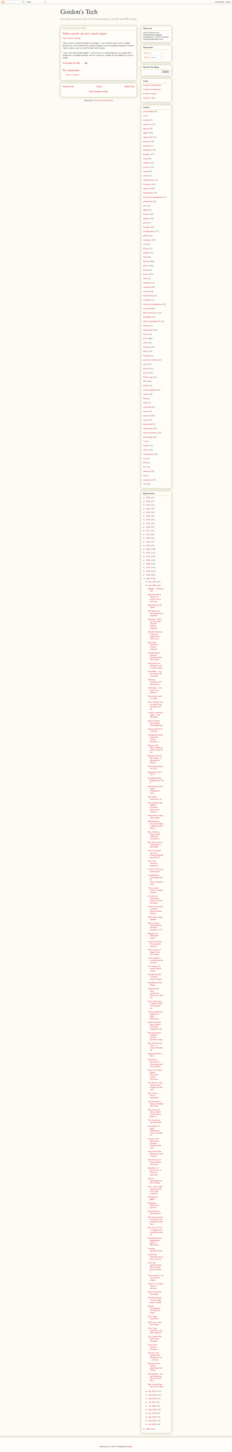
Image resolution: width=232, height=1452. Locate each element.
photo (145, 373)
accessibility (148, 111)
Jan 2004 (152, 1424)
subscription (148, 428)
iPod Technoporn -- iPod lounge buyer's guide (155, 1300)
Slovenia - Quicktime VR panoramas (154, 682)
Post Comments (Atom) (104, 100)
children (146, 163)
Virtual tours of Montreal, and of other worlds (155, 665)
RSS (145, 398)
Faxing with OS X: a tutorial (155, 730)
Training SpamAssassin (155, 1249)
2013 (148, 545)
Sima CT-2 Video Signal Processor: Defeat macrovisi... (155, 1074)
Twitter (146, 445)
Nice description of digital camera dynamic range (155, 1036)
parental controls (150, 360)
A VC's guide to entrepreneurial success (155, 960)
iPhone (146, 261)
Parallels (146, 356)
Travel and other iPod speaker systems (155, 943)
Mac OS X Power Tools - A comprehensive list (155, 1046)
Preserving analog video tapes (155, 816)
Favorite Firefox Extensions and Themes (155, 1153)
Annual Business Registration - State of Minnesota (155, 1241)
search (146, 411)
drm (144, 206)
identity (146, 253)
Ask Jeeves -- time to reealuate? (153, 1095)
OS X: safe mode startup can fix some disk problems (155, 1190)
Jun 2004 (152, 1406)
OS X (145, 338)
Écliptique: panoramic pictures (153, 1205)
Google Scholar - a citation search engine (155, 976)
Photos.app (148, 377)
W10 (145, 463)
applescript (147, 137)
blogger (146, 154)
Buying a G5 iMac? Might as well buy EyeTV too (155, 748)
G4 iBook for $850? (153, 1198)
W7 (144, 467)
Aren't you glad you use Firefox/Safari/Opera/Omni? (155, 853)
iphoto (145, 266)
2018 (148, 527)
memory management (152, 304)
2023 (148, 509)
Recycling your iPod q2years (154, 1212)
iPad (145, 257)
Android (146, 120)
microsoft (147, 308)
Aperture (147, 124)
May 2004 (152, 1409)
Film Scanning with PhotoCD (154, 1121)
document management (153, 197)
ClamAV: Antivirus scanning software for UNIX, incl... (155, 635)
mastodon (147, 300)
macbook (147, 287)
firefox (145, 214)
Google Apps (148, 231)
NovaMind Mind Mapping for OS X (155, 780)
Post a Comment (72, 75)
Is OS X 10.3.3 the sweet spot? (155, 870)
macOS (146, 291)
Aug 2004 (152, 1398)
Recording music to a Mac (155, 697)
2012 (148, 549)
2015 (148, 538)
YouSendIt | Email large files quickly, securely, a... (155, 738)
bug (144, 158)
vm (144, 458)
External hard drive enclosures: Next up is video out (155, 993)
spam (145, 420)
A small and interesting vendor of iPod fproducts (155, 899)
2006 (148, 571)
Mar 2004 (152, 1417)
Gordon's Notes (149, 94)
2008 (148, 564)
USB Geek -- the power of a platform (155, 690)
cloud (145, 171)
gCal (145, 223)
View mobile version (98, 91)
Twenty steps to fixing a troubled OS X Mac (155, 1103)
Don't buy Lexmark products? (153, 863)
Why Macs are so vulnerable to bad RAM (155, 844)
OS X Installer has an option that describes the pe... (155, 705)
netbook (146, 326)
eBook (145, 210)
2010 (148, 556)
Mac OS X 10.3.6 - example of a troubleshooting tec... (155, 1230)
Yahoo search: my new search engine (85, 33)
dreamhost (147, 201)
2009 (148, 560)
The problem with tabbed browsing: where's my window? (155, 807)
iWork (145, 278)
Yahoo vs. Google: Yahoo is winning (155, 1286)
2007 (148, 567)
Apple (145, 133)
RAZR (145, 385)
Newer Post (68, 86)
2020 (148, 520)
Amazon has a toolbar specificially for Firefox (155, 1366)
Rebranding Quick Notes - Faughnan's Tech (155, 789)
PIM (144, 381)
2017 (148, 531)
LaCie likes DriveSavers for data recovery (155, 1256)
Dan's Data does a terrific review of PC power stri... (155, 1004)
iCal (144, 244)
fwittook (146, 218)
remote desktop (149, 390)
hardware (147, 240)
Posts (149, 53)
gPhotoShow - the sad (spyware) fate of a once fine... (155, 1377)
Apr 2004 (152, 1413)
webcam (146, 471)
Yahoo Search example (72, 38)
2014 (148, 542)
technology (147, 437)
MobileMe (147, 317)
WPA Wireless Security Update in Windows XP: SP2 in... (155, 824)
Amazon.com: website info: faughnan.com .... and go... (155, 1356)
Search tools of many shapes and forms (154, 1162)
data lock (147, 188)
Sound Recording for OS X (155, 767)
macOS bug (148, 295)
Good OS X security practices (152, 1347)
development (148, 193)
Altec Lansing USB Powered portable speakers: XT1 (155, 926)
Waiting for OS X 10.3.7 (155, 773)
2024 (148, 505)
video (145, 450)
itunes (145, 274)
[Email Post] (86, 63)
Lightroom (147, 283)
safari (145, 403)
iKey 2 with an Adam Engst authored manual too (154, 835)
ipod (145, 270)
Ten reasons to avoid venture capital (154, 968)
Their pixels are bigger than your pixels (154, 952)
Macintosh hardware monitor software (153, 645)
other (145, 343)
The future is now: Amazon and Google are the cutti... (155, 1086)
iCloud (145, 248)
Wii (144, 475)
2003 (148, 1429)
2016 (148, 534)
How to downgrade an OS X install (155, 1180)
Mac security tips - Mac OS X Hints (155, 1385)
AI (144, 116)
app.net (146, 128)
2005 (148, 575)
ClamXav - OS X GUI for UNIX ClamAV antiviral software (155, 623)
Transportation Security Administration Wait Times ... (155, 656)
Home (99, 86)
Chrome (146, 167)
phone (145, 368)
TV (144, 441)
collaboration (148, 180)
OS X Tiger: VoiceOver (153, 1317)
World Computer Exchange (155, 1293)
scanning (147, 407)
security (146, 416)
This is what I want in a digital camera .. (155, 890)
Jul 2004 (152, 1402)
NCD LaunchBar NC (151, 321)
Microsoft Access (150, 313)
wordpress (147, 480)
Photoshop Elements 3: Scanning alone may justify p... (155, 1062)
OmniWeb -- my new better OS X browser (155, 673)
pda (144, 364)
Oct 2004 (152, 1391)
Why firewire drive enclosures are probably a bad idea (155, 1220)
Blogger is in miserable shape (153, 935)
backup (146, 141)
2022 (148, 512)
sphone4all (147, 424)
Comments (151, 57)
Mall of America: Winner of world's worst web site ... (154, 597)
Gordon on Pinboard (151, 89)
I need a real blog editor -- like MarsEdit (155, 714)
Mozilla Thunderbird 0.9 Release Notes (154, 1309)
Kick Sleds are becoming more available (155, 613)
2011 (148, 553)
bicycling (146, 146)
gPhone (146, 236)
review (146, 394)
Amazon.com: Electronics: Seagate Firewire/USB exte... (154, 1143)
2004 (148, 578)
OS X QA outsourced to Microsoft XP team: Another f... (155, 1267)
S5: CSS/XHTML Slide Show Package (155, 1338)
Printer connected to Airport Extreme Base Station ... (155, 909)
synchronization (149, 433)
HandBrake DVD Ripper (155, 984)
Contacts (147, 184)
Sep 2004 (152, 1395)
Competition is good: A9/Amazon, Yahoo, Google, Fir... (155, 1130)
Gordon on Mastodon (152, 85)
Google (146, 227)
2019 (148, 523)
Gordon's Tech (79, 11)
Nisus (145, 334)
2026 (148, 498)
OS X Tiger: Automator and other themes (155, 1330)
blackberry (147, 150)
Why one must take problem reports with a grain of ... (154, 1113)
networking (147, 330)
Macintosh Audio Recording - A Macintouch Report (155, 759)
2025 (148, 501)
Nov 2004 (152, 585)
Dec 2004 (152, 582)
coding (146, 176)
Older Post (129, 86)
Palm (145, 351)
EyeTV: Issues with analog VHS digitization (155, 723)
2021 (148, 516)
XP (144, 484)
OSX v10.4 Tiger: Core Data (155, 1323)
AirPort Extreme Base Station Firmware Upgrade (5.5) (155, 1025)
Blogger (129, 1447)
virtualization (148, 454)
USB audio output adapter (155, 918)
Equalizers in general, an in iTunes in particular (155, 1171)
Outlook (146, 347)
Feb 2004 (152, 1421)
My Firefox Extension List (155, 798)
